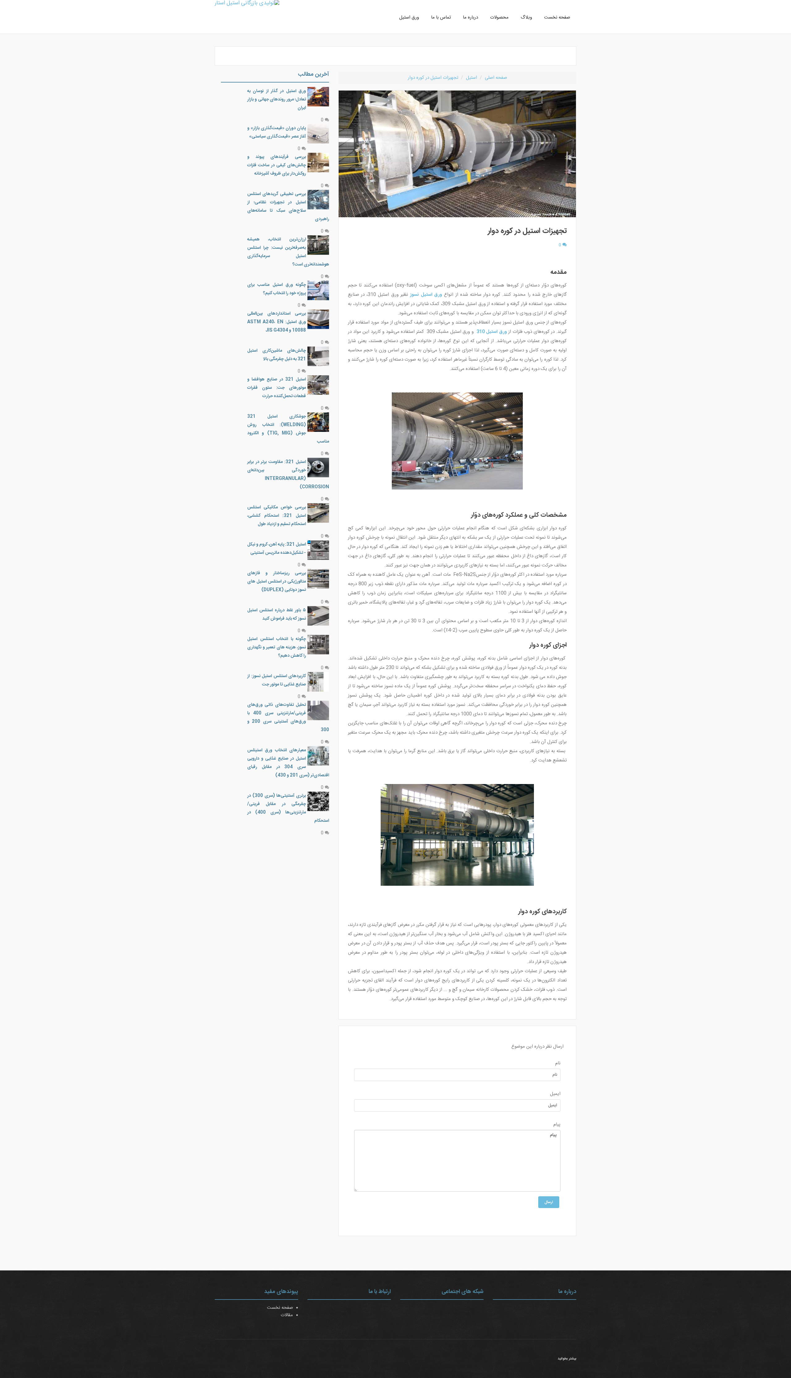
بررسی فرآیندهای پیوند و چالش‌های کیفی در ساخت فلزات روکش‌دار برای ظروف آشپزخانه (276, 165)
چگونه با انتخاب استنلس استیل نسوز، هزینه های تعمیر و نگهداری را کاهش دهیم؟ (276, 647)
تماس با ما (441, 17)
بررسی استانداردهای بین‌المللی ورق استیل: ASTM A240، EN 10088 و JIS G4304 (276, 322)
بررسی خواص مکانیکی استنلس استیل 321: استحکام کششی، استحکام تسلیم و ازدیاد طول (276, 516)
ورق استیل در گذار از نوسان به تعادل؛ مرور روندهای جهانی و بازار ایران (276, 99)
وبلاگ (526, 17)
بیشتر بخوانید (567, 1359)
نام (557, 1063)
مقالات (287, 1315)
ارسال (548, 1202)
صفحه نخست (557, 17)
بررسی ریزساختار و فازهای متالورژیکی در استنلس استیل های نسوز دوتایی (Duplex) (276, 582)
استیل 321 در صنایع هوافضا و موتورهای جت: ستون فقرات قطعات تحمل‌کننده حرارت (276, 388)
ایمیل (555, 1094)
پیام (556, 1124)
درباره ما (470, 17)
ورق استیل (409, 17)
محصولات (499, 17)
